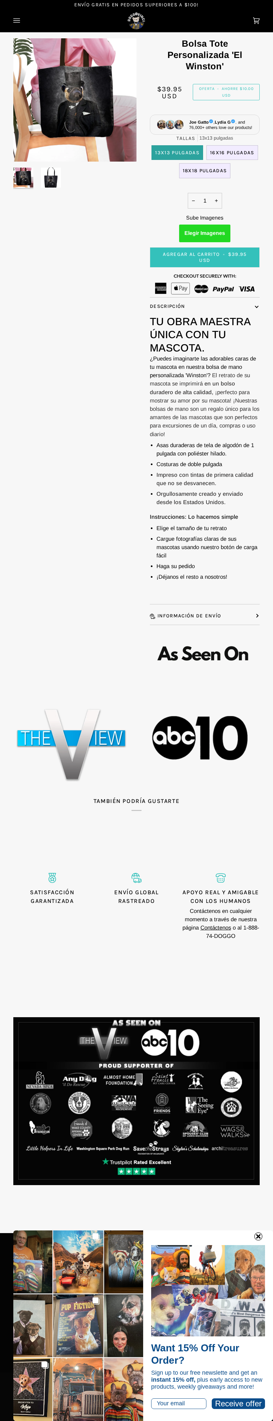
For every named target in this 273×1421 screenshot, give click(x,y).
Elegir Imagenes (204, 233)
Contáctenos (215, 928)
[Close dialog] (258, 1236)
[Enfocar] (26, 149)
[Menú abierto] (23, 21)
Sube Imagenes (204, 218)
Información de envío (189, 616)
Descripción (167, 306)
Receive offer (238, 1403)
